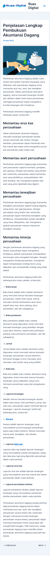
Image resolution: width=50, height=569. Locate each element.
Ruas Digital (33, 6)
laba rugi (18, 444)
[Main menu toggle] (44, 6)
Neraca (9, 419)
